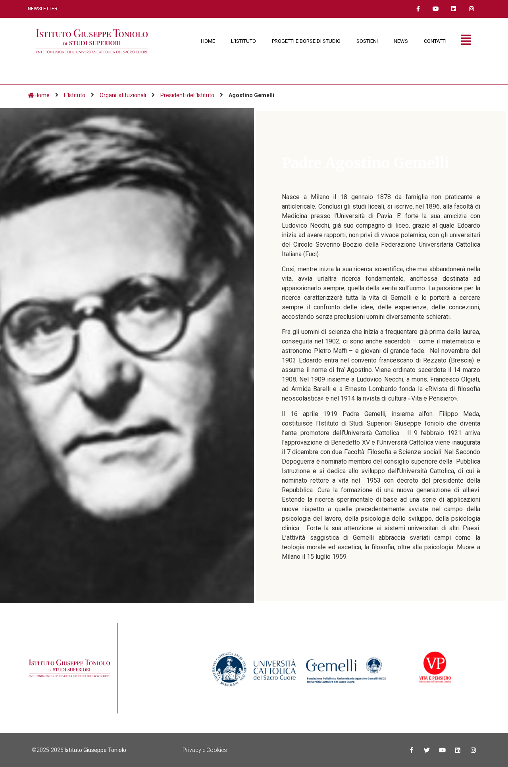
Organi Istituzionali (123, 95)
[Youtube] (436, 9)
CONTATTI (435, 41)
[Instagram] (471, 9)
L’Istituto (74, 95)
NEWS (401, 41)
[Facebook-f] (418, 9)
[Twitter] (427, 750)
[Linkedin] (453, 9)
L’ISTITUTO (243, 41)
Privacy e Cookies (205, 750)
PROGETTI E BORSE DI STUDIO (306, 41)
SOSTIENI (367, 41)
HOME (208, 41)
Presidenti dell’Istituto (187, 95)
